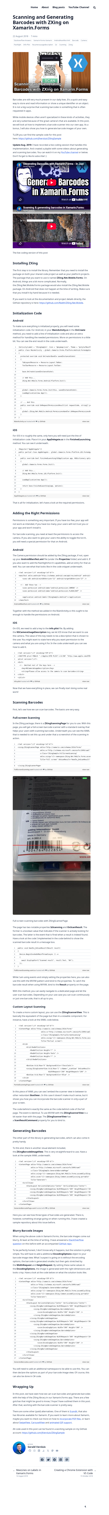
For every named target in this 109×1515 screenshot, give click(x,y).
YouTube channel (69, 152)
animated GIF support (61, 1422)
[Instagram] (34, 1450)
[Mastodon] (52, 1450)
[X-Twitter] (48, 1450)
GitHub (42, 421)
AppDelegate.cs (20, 496)
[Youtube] (57, 1450)
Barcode (75, 40)
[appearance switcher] (85, 1506)
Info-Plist (26, 45)
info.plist (17, 681)
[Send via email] (66, 1459)
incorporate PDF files (70, 1418)
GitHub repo (65, 1243)
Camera (84, 40)
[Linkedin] (39, 1450)
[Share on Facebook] (42, 1459)
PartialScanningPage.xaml (24, 1085)
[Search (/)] (94, 7)
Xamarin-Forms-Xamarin (43, 40)
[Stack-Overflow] (43, 1450)
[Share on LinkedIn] (60, 1459)
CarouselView (38, 1422)
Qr (56, 45)
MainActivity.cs (20, 421)
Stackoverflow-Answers (22, 40)
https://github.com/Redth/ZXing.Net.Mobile (61, 302)
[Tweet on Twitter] (48, 1459)
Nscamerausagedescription (42, 45)
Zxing (71, 45)
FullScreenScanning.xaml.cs (25, 970)
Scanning (62, 45)
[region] (52, 382)
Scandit (73, 1411)
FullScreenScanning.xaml (24, 769)
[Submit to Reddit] (54, 1459)
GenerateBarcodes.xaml (23, 1362)
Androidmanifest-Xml (62, 40)
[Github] (30, 1450)
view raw (85, 421)
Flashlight (17, 45)
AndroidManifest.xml (22, 604)
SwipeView (24, 1422)
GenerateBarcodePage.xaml (25, 1208)
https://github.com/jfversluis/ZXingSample (39, 138)
